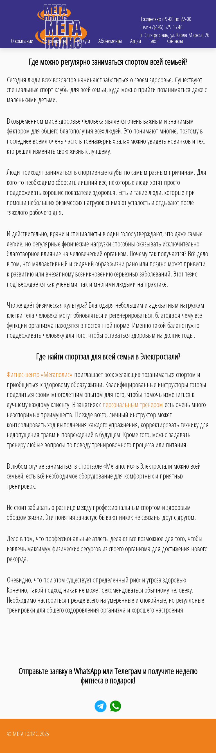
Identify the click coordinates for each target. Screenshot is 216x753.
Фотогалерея (54, 41)
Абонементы (110, 41)
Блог (153, 41)
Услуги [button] (84, 41)
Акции (135, 41)
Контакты (174, 41)
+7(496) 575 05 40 (166, 27)
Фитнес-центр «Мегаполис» (39, 374)
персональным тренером (133, 404)
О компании (22, 41)
